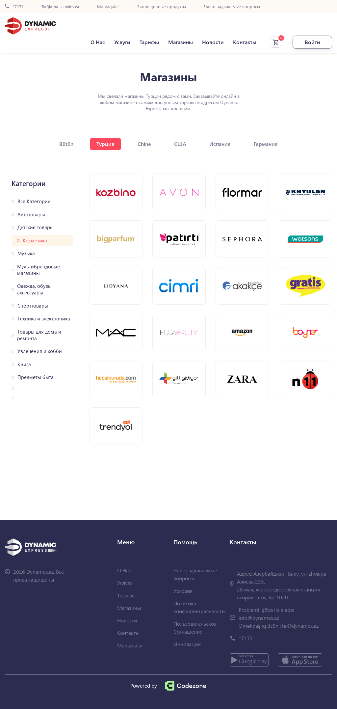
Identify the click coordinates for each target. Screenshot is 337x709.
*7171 (18, 6)
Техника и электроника (43, 318)
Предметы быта (35, 377)
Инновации (187, 644)
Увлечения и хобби (39, 351)
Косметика (35, 240)
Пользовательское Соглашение (195, 627)
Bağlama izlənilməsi (60, 6)
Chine (144, 143)
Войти (312, 42)
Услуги (122, 42)
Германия (266, 143)
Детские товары (35, 227)
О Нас (98, 42)
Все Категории (34, 201)
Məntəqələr (108, 6)
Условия (183, 590)
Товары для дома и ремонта (39, 335)
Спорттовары (32, 306)
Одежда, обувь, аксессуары (34, 289)
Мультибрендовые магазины (38, 269)
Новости (213, 42)
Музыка (26, 253)
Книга (24, 364)
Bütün (66, 143)
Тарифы (149, 42)
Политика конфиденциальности (199, 607)
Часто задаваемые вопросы (232, 6)
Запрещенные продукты (161, 6)
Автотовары (31, 214)
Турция (105, 143)
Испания (220, 143)
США (180, 143)
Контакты (244, 42)
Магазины (180, 42)
